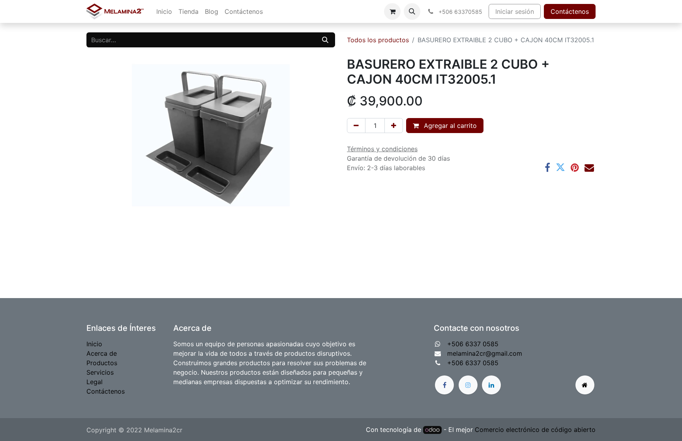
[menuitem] (164, 11)
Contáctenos (570, 11)
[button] (412, 11)
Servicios (100, 372)
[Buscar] (325, 39)
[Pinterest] (575, 167)
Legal (94, 382)
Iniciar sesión (514, 11)
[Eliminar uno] (356, 125)
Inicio (94, 344)
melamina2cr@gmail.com (484, 353)
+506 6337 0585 (472, 344)
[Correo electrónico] (589, 167)
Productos (101, 363)
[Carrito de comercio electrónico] (392, 11)
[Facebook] (547, 167)
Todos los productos (378, 40)
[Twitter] (560, 167)
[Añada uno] (393, 125)
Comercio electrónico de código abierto (535, 429)
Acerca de (101, 353)
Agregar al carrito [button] (449, 125)
